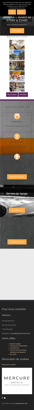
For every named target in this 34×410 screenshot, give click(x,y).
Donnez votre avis (17, 242)
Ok (12, 12)
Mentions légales (15, 344)
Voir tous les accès (17, 177)
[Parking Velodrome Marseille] (7, 19)
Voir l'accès (17, 31)
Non (21, 12)
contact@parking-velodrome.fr (20, 333)
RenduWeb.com (21, 403)
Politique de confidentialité (18, 346)
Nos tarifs (13, 354)
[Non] (32, 8)
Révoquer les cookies (9, 365)
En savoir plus (17, 210)
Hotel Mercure (14, 348)
